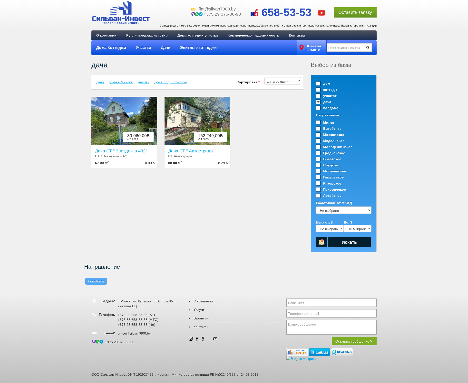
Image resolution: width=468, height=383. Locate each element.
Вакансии (201, 318)
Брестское (332, 159)
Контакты (297, 35)
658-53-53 (285, 12)
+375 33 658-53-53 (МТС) (138, 320)
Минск (328, 122)
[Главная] (120, 13)
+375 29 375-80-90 (222, 14)
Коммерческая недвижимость (253, 35)
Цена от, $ (324, 222)
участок (330, 96)
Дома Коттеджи (111, 48)
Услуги (199, 310)
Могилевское (334, 171)
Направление (327, 115)
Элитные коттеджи (198, 48)
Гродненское (334, 153)
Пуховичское (334, 189)
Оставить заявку (355, 12)
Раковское (332, 183)
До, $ (348, 222)
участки (143, 82)
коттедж (330, 90)
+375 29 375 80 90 (119, 342)
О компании (106, 35)
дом (326, 83)
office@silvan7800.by (134, 333)
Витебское (332, 129)
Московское (333, 135)
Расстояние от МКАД (334, 203)
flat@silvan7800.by (217, 9)
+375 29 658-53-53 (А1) (136, 315)
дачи (100, 82)
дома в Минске (121, 82)
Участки (143, 48)
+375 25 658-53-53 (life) (136, 325)
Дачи (165, 48)
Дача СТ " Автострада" (191, 151)
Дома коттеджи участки (197, 35)
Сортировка (248, 82)
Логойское (332, 195)
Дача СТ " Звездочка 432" (121, 151)
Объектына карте (313, 47)
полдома (330, 108)
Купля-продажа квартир (147, 35)
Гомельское (333, 177)
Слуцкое (330, 165)
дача (327, 102)
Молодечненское (337, 147)
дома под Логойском (170, 82)
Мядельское (333, 141)
